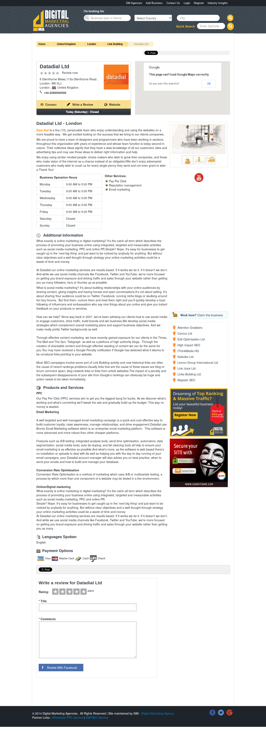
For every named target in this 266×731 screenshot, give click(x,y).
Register (199, 3)
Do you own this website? (164, 83)
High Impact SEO (188, 345)
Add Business (154, 3)
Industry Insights (218, 3)
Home (42, 44)
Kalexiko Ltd (185, 357)
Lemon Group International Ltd (197, 362)
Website (114, 104)
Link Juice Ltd (186, 368)
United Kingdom (66, 44)
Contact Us (173, 3)
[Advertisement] (201, 247)
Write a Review (82, 104)
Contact (51, 104)
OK (209, 83)
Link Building (115, 44)
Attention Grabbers (189, 327)
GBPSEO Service (97, 717)
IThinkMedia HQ (188, 351)
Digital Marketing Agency (157, 713)
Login (187, 3)
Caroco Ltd (184, 333)
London (91, 44)
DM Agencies (134, 3)
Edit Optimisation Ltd (191, 339)
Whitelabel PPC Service (67, 717)
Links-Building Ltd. (189, 374)
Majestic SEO (186, 380)
